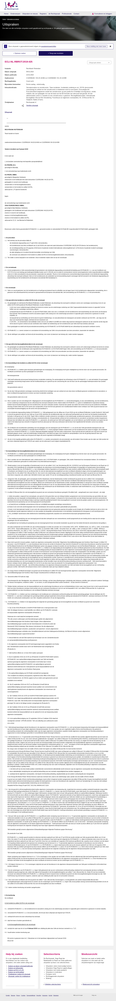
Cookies (23, 995)
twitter (98, 995)
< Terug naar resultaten (55, 53)
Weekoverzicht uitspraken (91, 984)
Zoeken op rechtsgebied (16, 972)
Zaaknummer (9, 78)
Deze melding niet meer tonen (96, 46)
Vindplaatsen (9, 102)
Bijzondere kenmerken (13, 84)
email (88, 995)
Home (6, 14)
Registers (43, 14)
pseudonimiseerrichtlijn (48, 46)
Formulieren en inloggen (103, 14)
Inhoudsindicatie (11, 87)
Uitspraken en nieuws (30, 14)
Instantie (8, 68)
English (8, 995)
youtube (110, 995)
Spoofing (38, 995)
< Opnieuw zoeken (19, 53)
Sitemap (13, 995)
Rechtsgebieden (10, 81)
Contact (76, 14)
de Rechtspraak (54, 14)
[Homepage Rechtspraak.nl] (10, 5)
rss (85, 995)
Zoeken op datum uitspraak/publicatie (20, 966)
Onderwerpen (15, 14)
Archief (50, 995)
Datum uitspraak (10, 72)
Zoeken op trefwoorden (15, 968)
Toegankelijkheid (31, 995)
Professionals (67, 14)
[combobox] (99, 62)
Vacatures (44, 995)
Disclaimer (56, 995)
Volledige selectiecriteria (53, 984)
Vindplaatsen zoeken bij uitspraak (19, 974)
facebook (101, 995)
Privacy (18, 995)
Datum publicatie (11, 75)
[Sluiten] (110, 46)
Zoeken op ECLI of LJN (16, 970)
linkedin (107, 995)
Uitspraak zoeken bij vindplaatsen (19, 976)
